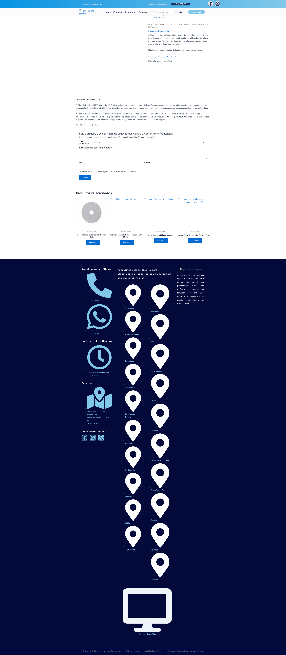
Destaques (152, 31)
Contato (143, 12)
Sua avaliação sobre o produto (95, 147)
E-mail (147, 163)
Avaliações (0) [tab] (93, 99)
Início (150, 24)
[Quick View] (84, 242)
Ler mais (92, 242)
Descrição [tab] (80, 99)
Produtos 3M (167, 24)
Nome (82, 163)
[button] (130, 12)
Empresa (118, 12)
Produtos (130, 12)
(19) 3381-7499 (96, 4)
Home (108, 12)
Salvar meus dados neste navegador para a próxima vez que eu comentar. (108, 172)
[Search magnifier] (175, 12)
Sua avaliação (84, 142)
